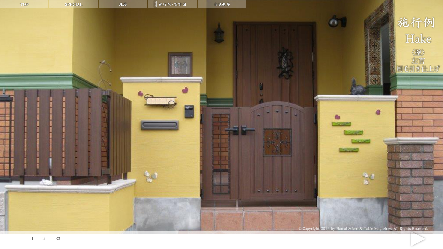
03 (58, 238)
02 (43, 238)
